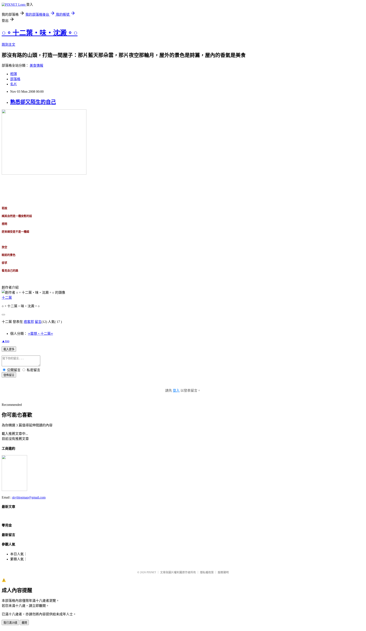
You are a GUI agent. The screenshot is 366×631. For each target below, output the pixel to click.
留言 (38, 322)
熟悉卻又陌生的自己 (33, 102)
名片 (13, 84)
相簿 (13, 74)
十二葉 (7, 297)
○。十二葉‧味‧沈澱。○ (40, 33)
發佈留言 (8, 375)
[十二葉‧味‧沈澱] (14, 490)
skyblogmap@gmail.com (29, 497)
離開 (24, 622)
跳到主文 (8, 44)
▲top (5, 341)
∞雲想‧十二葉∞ (40, 333)
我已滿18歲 (10, 622)
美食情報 (36, 65)
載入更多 (8, 349)
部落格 (15, 79)
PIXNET (151, 572)
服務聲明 (223, 572)
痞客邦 (29, 322)
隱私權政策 (207, 572)
